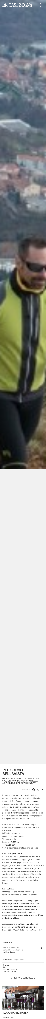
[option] (23, 382)
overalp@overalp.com (11, 971)
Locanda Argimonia (15, 1013)
